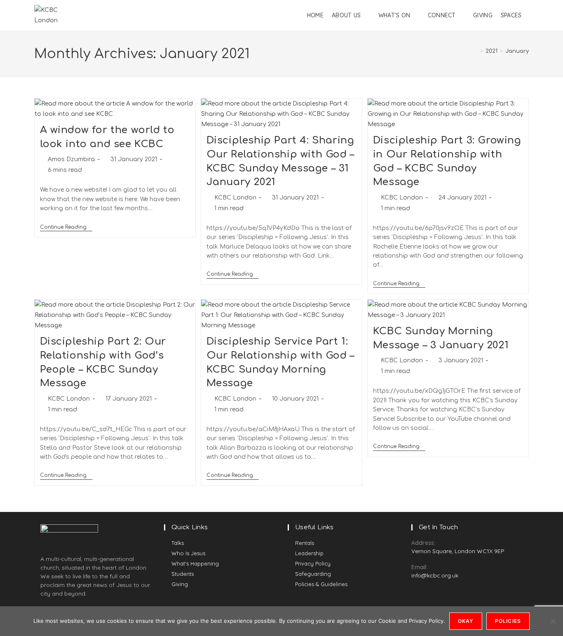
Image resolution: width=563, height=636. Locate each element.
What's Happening (195, 563)
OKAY (466, 621)
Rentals (304, 543)
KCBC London (235, 198)
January (517, 51)
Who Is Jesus (188, 553)
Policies (508, 621)
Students (182, 573)
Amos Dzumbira (71, 159)
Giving (179, 584)
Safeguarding (313, 573)
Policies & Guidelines (321, 584)
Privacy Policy (313, 563)
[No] (553, 621)
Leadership (309, 553)
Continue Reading (66, 227)
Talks (177, 543)
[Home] (476, 51)
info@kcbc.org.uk (434, 575)
